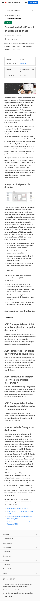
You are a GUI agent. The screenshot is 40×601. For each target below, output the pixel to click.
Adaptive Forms (16, 46)
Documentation (9, 15)
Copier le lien (16, 39)
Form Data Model (27, 46)
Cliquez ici (23, 63)
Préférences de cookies (10, 590)
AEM (18, 15)
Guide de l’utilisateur (14, 18)
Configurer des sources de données (18, 508)
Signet (8, 39)
